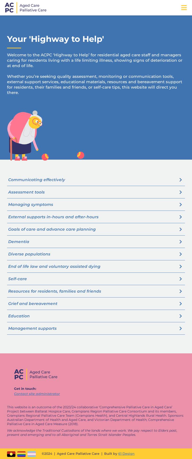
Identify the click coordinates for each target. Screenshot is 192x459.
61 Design (126, 454)
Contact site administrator (37, 394)
